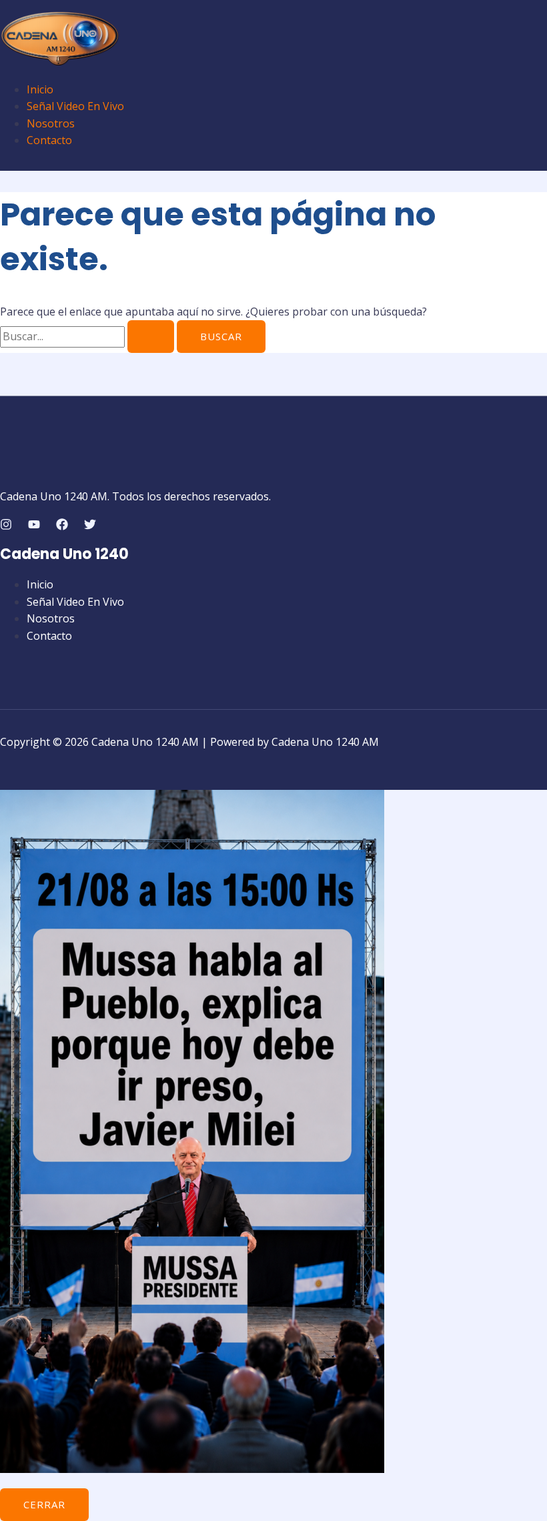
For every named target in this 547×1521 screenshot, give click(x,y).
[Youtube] (34, 526)
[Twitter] (90, 526)
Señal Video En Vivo (75, 106)
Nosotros (51, 123)
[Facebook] (62, 526)
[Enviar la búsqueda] (150, 336)
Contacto (49, 140)
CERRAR (44, 1504)
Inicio (40, 89)
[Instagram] (6, 526)
